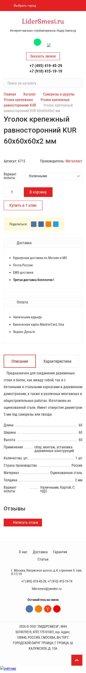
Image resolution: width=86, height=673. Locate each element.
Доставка (40, 552)
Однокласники (38, 609)
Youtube (57, 609)
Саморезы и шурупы (59, 94)
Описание (19, 361)
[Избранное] (54, 5)
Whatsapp (37, 42)
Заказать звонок (43, 56)
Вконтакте (29, 609)
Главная (10, 94)
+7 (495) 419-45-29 (46, 65)
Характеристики (57, 361)
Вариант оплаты (10, 176)
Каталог (29, 94)
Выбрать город (25, 5)
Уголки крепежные (18, 100)
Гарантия (60, 552)
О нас (23, 552)
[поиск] (77, 83)
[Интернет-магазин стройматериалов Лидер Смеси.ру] (43, 22)
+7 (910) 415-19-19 (46, 71)
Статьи (43, 559)
